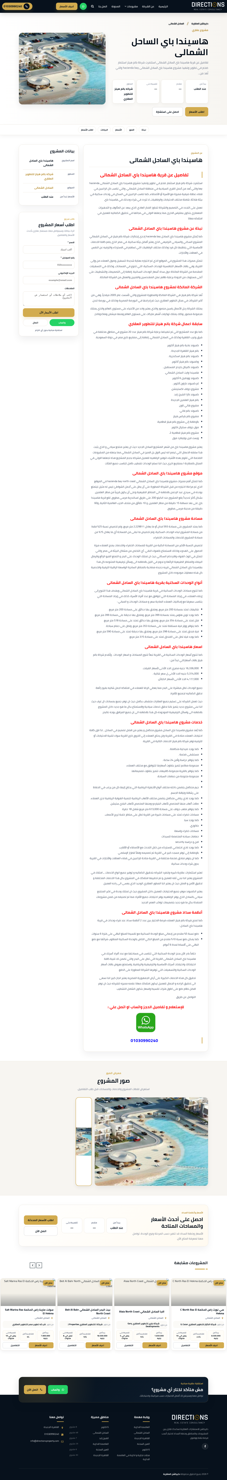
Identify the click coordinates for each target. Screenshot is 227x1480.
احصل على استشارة (167, 111)
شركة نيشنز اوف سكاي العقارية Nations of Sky (25, 1325)
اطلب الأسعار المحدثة (41, 1220)
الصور (131, 130)
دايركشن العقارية (171, 1474)
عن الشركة (148, 6)
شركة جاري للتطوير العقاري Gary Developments (200, 1325)
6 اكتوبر (146, 1450)
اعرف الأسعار (66, 6)
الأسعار (118, 130)
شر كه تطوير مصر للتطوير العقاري (86, 1324)
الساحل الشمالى (43, 187)
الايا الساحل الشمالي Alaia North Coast (198, 1311)
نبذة (144, 130)
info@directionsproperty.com (44, 1441)
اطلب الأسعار (196, 111)
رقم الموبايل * (67, 258)
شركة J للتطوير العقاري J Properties (142, 1324)
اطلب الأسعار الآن (48, 312)
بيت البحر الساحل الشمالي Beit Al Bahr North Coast (144, 1311)
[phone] (27, 6)
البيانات (104, 130)
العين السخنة (143, 1444)
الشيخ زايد (89, 1438)
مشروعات (132, 6)
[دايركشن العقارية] (190, 1419)
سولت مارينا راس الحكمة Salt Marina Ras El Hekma (86, 1311)
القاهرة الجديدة (142, 1438)
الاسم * (71, 242)
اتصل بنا (102, 6)
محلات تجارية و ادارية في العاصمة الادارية (133, 1457)
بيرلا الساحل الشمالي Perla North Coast (28, 1311)
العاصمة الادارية (142, 1427)
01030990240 (13, 6)
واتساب (61, 323)
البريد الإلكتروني (66, 273)
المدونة (116, 6)
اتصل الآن (40, 1231)
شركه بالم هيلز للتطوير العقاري (39, 176)
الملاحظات (69, 288)
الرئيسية (163, 6)
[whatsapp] (83, 6)
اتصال (35, 323)
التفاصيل (185, 1345)
